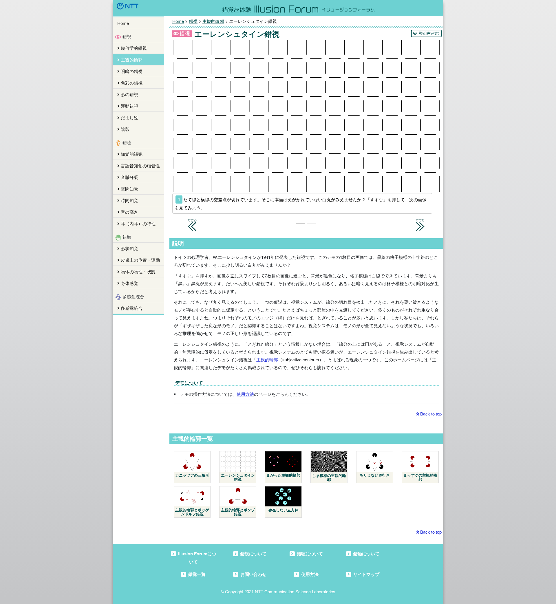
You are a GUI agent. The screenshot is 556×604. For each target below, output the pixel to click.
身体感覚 (129, 283)
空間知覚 (129, 189)
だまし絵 (129, 117)
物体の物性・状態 (138, 271)
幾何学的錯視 (133, 48)
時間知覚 (129, 200)
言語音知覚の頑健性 (140, 165)
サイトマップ (366, 574)
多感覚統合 (131, 308)
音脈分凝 (129, 177)
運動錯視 (129, 106)
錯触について (366, 553)
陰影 (124, 129)
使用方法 (245, 394)
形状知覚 (129, 248)
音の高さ (129, 212)
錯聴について (310, 553)
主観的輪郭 (131, 59)
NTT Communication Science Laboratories (295, 591)
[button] (192, 222)
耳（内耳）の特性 (138, 223)
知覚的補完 (131, 154)
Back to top (430, 414)
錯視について (253, 553)
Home (123, 23)
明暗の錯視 (131, 71)
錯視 (193, 21)
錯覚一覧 (197, 574)
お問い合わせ (253, 574)
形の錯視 (129, 94)
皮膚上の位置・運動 (140, 260)
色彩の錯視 (131, 83)
